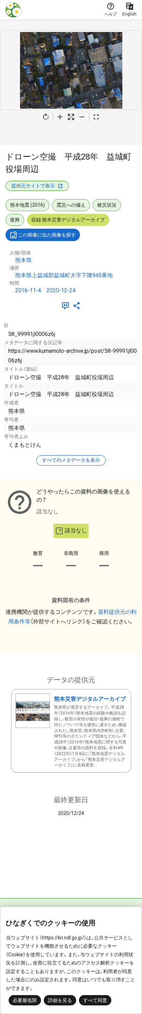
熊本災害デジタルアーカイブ (90, 699)
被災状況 (106, 205)
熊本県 (23, 260)
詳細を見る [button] (60, 1000)
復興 (15, 219)
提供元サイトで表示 (33, 185)
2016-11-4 (28, 290)
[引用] (66, 305)
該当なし (76, 530)
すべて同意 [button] (95, 1000)
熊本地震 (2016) (27, 205)
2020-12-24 (61, 290)
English (129, 14)
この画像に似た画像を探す (47, 235)
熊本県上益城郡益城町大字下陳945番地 (64, 275)
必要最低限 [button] (25, 1000)
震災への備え (71, 205)
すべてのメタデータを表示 (71, 460)
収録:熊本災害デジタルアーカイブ (68, 219)
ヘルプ (110, 14)
